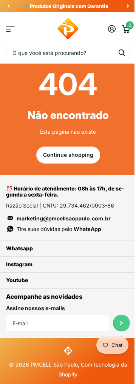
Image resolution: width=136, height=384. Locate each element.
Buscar (121, 52)
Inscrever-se (121, 323)
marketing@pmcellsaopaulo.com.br (64, 218)
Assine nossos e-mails (35, 308)
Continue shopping (68, 154)
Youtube (17, 280)
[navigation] (8, 6)
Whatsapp (19, 248)
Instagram (19, 264)
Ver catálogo (10, 29)
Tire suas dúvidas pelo (59, 229)
